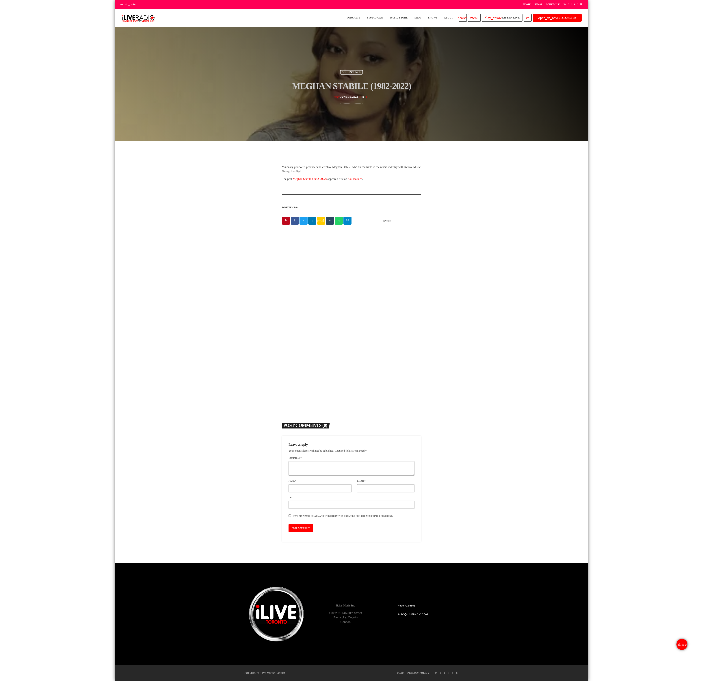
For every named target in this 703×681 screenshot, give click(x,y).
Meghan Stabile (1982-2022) (310, 179)
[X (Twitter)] (568, 4)
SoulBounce (355, 179)
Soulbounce (351, 72)
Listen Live (502, 18)
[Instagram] (577, 4)
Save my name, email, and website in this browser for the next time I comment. (343, 516)
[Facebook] (581, 4)
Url (291, 497)
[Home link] (138, 17)
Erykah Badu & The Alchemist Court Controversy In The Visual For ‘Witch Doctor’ (385, 348)
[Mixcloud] (574, 4)
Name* (292, 481)
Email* (361, 481)
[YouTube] (564, 4)
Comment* (295, 458)
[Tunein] (571, 4)
